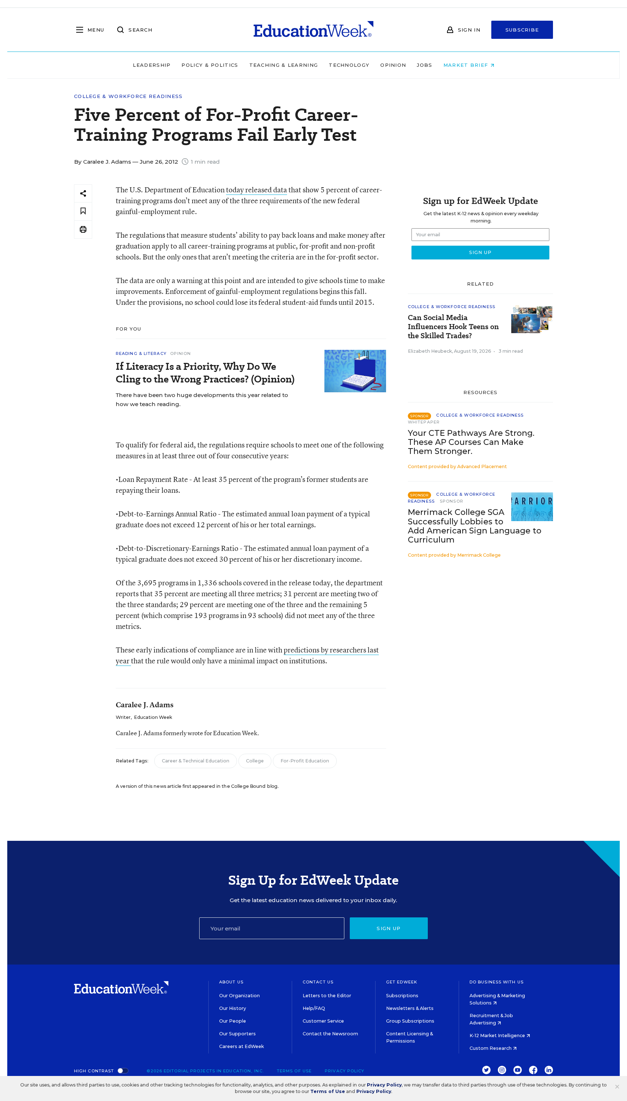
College (255, 761)
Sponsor (451, 501)
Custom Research (491, 1048)
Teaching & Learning (283, 65)
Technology (349, 65)
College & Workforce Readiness (128, 96)
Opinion (393, 65)
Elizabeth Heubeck (430, 351)
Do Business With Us (497, 982)
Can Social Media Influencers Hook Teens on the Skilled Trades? (453, 326)
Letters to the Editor (327, 995)
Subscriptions (402, 995)
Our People (232, 1021)
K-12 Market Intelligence (498, 1035)
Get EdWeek (401, 982)
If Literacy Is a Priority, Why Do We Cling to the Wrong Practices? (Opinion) (205, 372)
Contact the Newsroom (330, 1033)
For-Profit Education (304, 761)
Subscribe (522, 30)
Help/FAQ (314, 1008)
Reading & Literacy (141, 353)
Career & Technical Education (195, 761)
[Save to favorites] (83, 211)
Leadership (152, 65)
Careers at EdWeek (241, 1046)
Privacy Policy (344, 1070)
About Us (231, 982)
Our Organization (239, 995)
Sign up (389, 928)
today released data (256, 190)
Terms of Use (294, 1070)
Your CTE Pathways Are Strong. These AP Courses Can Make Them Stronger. (471, 442)
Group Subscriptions (410, 1021)
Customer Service (323, 1021)
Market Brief (466, 65)
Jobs (424, 65)
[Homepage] (313, 30)
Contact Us (318, 982)
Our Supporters (237, 1033)
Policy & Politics (209, 65)
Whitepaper (424, 422)
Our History (232, 1008)
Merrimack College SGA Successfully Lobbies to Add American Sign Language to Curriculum (474, 526)
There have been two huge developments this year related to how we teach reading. (202, 400)
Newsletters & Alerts (410, 1008)
